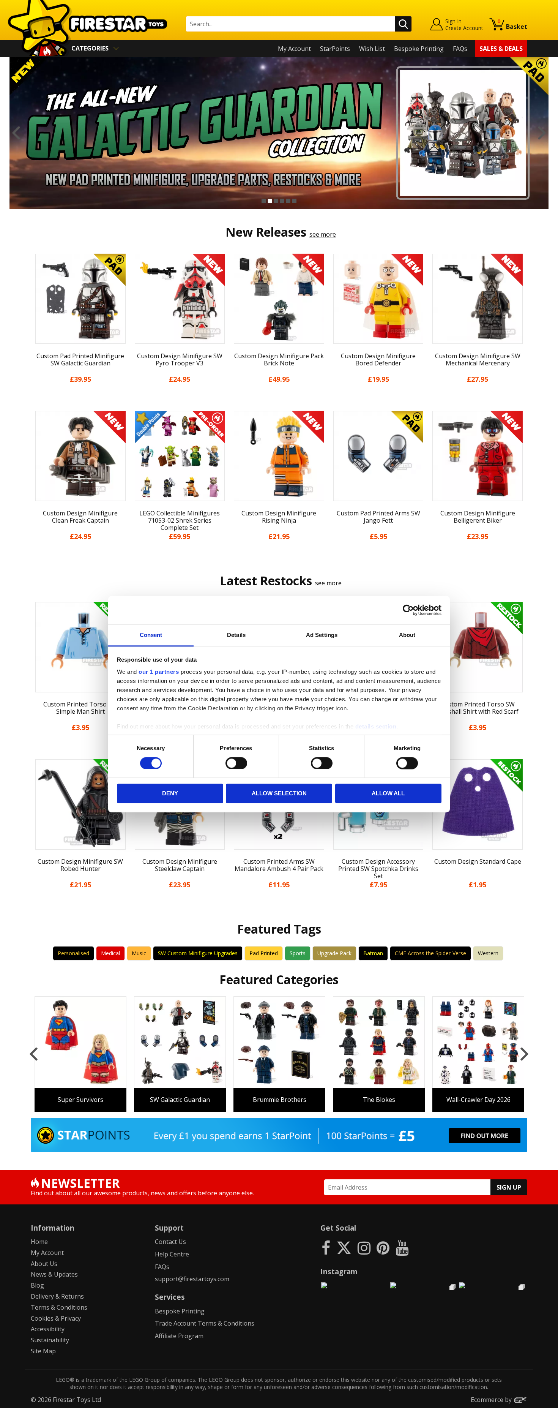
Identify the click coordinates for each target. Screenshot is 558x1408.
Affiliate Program (179, 1336)
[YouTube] (402, 1247)
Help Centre (172, 1254)
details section (376, 726)
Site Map (43, 1351)
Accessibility (48, 1329)
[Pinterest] (383, 1247)
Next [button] (542, 133)
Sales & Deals (501, 48)
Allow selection (279, 793)
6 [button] (294, 201)
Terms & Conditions (59, 1307)
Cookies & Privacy (56, 1318)
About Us (44, 1263)
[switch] (236, 763)
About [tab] (407, 635)
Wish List (372, 48)
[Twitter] (344, 1247)
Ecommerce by (492, 1399)
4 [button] (282, 201)
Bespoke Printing (419, 48)
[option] (279, 133)
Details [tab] (236, 635)
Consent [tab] (151, 635)
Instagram (339, 1271)
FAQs (460, 48)
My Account (294, 48)
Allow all (388, 793)
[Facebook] (326, 1247)
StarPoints (335, 48)
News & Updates (54, 1274)
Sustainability (50, 1340)
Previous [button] (16, 133)
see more (322, 234)
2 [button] (270, 201)
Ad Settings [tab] (321, 635)
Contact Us (170, 1241)
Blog (37, 1285)
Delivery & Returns (57, 1296)
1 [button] (264, 201)
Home (39, 1241)
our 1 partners (159, 671)
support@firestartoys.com (192, 1279)
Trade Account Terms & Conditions (204, 1323)
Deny (170, 793)
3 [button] (276, 201)
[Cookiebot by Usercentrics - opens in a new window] (408, 610)
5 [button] (288, 201)
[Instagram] (364, 1247)
